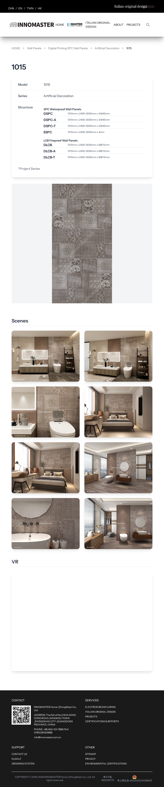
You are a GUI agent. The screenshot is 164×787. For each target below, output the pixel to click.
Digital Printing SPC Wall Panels (68, 48)
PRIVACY (90, 758)
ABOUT (118, 25)
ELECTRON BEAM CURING (100, 706)
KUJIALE (16, 758)
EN (20, 8)
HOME (60, 25)
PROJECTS (133, 25)
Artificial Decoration (107, 48)
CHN (11, 8)
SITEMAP (90, 754)
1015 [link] (129, 48)
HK (40, 8)
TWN (30, 8)
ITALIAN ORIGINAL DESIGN (98, 24)
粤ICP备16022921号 (107, 778)
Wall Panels (34, 48)
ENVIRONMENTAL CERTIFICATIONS (106, 763)
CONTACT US (19, 754)
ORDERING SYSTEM (23, 763)
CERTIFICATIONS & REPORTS (102, 721)
